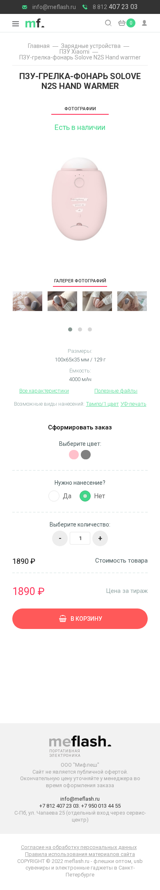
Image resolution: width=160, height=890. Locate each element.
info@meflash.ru (54, 7)
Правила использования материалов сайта (80, 854)
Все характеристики (44, 391)
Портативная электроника (34, 22)
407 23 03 (115, 7)
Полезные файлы (115, 391)
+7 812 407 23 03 (59, 806)
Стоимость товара (121, 561)
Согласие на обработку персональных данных (79, 847)
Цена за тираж (127, 590)
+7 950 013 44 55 (101, 806)
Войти (145, 23)
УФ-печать (133, 403)
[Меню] (15, 23)
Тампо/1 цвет (102, 403)
